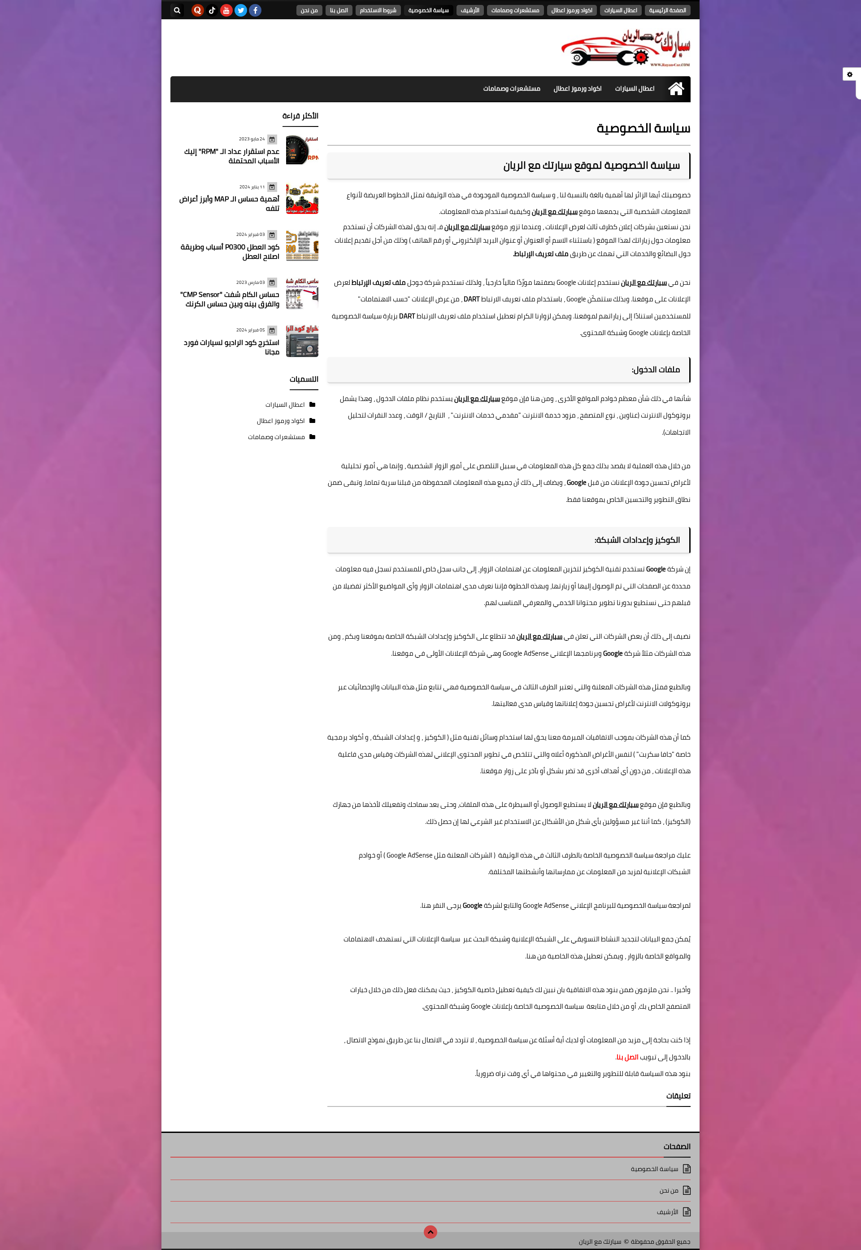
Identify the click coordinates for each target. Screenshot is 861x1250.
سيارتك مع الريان (600, 1241)
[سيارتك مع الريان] (626, 47)
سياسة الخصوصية (429, 10)
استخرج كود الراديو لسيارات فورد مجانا (231, 346)
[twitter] (241, 10)
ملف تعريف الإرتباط (541, 253)
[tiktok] (212, 10)
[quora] (197, 10)
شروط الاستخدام (378, 10)
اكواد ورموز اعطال (572, 10)
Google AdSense (526, 653)
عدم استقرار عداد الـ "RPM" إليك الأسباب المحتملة (231, 155)
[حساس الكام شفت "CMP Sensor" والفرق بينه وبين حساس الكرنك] (302, 293)
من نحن (309, 10)
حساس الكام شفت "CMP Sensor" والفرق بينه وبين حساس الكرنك (229, 298)
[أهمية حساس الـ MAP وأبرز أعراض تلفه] (302, 198)
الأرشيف (470, 10)
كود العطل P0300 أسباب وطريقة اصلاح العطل (230, 251)
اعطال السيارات (620, 10)
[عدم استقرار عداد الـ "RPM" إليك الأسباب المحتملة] (302, 150)
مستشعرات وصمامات (515, 10)
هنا (426, 905)
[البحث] (177, 10)
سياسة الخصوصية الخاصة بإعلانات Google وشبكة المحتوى (503, 1006)
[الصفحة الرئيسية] (676, 88)
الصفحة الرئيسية (667, 10)
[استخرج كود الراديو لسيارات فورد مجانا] (302, 341)
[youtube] (226, 10)
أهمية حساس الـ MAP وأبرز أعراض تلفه (229, 203)
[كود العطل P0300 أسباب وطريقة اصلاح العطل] (302, 245)
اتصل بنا (339, 10)
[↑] (430, 1232)
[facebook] (255, 10)
